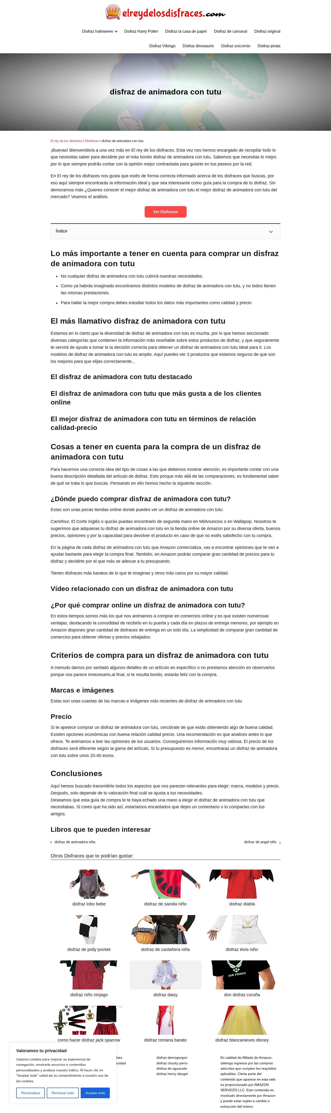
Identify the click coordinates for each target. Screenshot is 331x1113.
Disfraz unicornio (235, 46)
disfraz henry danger (172, 1074)
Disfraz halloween (97, 31)
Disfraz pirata (269, 46)
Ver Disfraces (165, 212)
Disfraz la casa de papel (186, 31)
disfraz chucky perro (172, 1063)
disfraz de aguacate (172, 1068)
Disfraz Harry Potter (141, 31)
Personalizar (30, 1093)
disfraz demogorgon (172, 1057)
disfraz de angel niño (260, 842)
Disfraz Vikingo (162, 46)
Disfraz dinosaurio (198, 46)
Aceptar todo (95, 1093)
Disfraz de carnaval (230, 31)
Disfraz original (267, 31)
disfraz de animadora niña (75, 842)
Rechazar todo (63, 1093)
